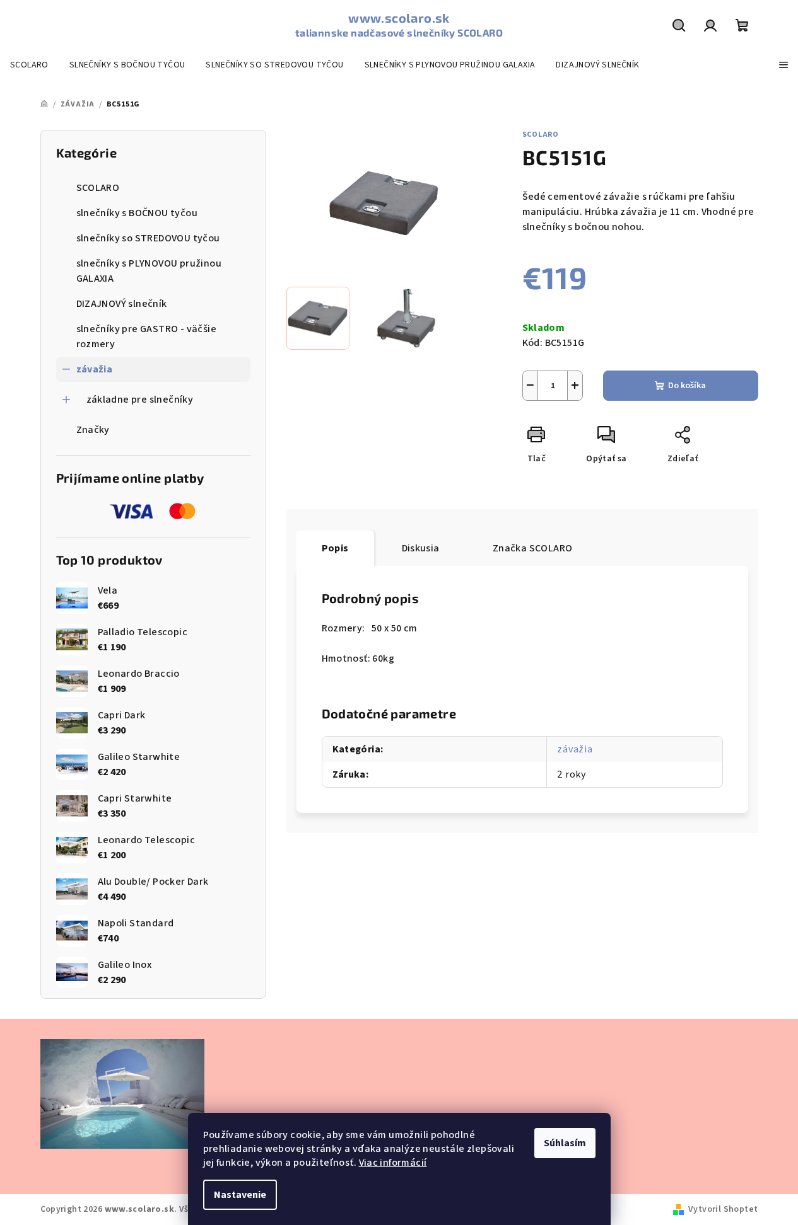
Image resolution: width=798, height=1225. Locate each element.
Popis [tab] (335, 548)
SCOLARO (98, 188)
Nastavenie (240, 1195)
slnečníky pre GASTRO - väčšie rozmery (146, 336)
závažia (94, 369)
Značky (93, 430)
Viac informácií (393, 1163)
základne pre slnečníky (140, 399)
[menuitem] (29, 64)
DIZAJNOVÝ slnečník (121, 304)
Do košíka (687, 385)
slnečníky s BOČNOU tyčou (137, 213)
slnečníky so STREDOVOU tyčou (148, 238)
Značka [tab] (533, 548)
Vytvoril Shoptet (723, 1209)
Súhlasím (565, 1143)
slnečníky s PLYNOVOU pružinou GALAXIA (149, 270)
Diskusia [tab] (421, 548)
